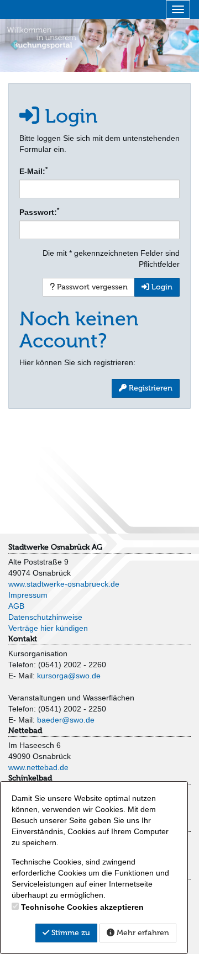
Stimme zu (69, 932)
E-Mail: (33, 171)
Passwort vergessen (91, 287)
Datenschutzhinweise (45, 617)
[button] (15, 44)
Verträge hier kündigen (48, 628)
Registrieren (149, 388)
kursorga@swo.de (69, 675)
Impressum (28, 595)
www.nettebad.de (38, 767)
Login (160, 287)
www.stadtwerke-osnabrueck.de (63, 583)
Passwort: (39, 212)
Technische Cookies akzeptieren (82, 907)
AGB (16, 606)
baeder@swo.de (66, 719)
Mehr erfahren (141, 932)
